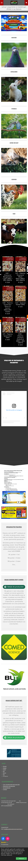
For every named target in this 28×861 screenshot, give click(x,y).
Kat (4, 771)
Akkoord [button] (21, 858)
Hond (4, 769)
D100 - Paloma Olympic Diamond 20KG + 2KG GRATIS (20, 338)
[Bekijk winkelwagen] (26, 2)
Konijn (4, 773)
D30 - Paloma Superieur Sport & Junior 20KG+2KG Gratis (8, 307)
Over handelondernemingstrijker (11, 784)
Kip (4, 774)
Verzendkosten (6, 787)
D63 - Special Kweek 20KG (20, 303)
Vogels (4, 768)
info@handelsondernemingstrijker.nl (13, 829)
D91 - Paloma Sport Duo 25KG (8, 335)
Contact (5, 789)
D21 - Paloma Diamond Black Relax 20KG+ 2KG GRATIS (20, 277)
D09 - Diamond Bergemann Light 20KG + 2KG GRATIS (7, 277)
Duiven (4, 766)
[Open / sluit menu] (1, 2)
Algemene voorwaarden (9, 786)
